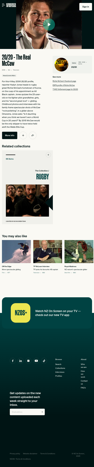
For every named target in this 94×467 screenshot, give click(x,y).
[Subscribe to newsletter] (42, 411)
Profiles (58, 376)
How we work (83, 373)
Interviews (59, 372)
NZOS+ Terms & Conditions (20, 459)
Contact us (84, 382)
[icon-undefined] (23, 135)
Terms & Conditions (47, 453)
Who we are (84, 366)
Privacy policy (15, 453)
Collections (60, 368)
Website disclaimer (30, 453)
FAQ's (83, 387)
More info (9, 135)
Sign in (85, 6)
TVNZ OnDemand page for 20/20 (65, 89)
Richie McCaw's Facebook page (64, 81)
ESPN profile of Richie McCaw (64, 85)
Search (58, 364)
